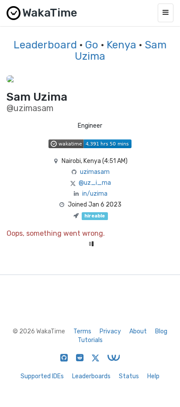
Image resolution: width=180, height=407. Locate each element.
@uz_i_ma (95, 183)
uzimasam (95, 172)
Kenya (121, 45)
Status (129, 376)
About (138, 331)
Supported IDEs (42, 376)
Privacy (110, 331)
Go (91, 45)
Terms (82, 331)
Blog (161, 331)
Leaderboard (45, 45)
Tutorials (90, 340)
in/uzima (94, 193)
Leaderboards (91, 376)
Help (153, 376)
